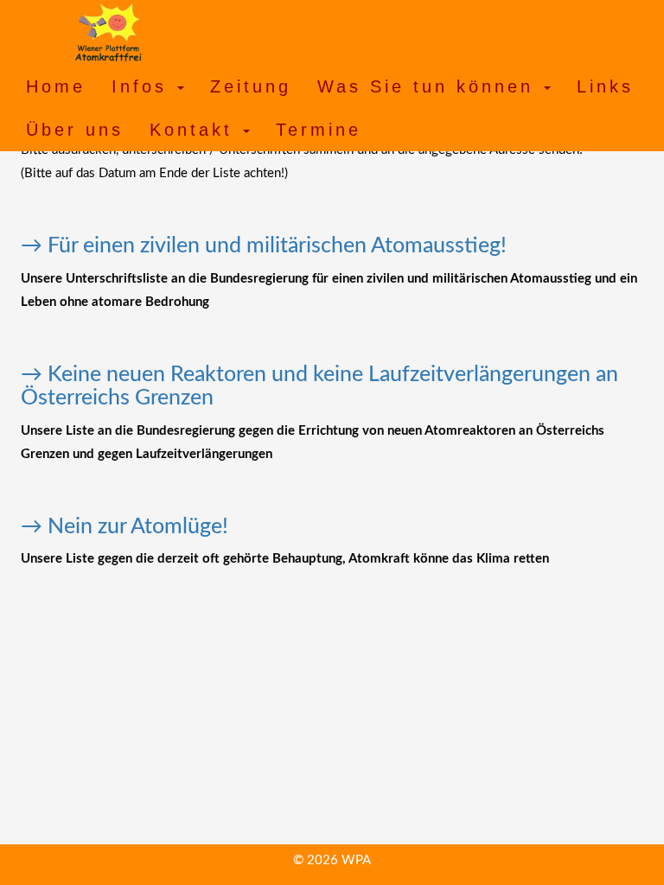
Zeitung (250, 86)
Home (56, 86)
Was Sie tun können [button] (429, 86)
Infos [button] (144, 86)
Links (605, 86)
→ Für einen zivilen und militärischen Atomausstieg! (264, 246)
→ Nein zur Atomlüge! (124, 527)
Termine (318, 129)
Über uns (75, 129)
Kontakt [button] (195, 129)
